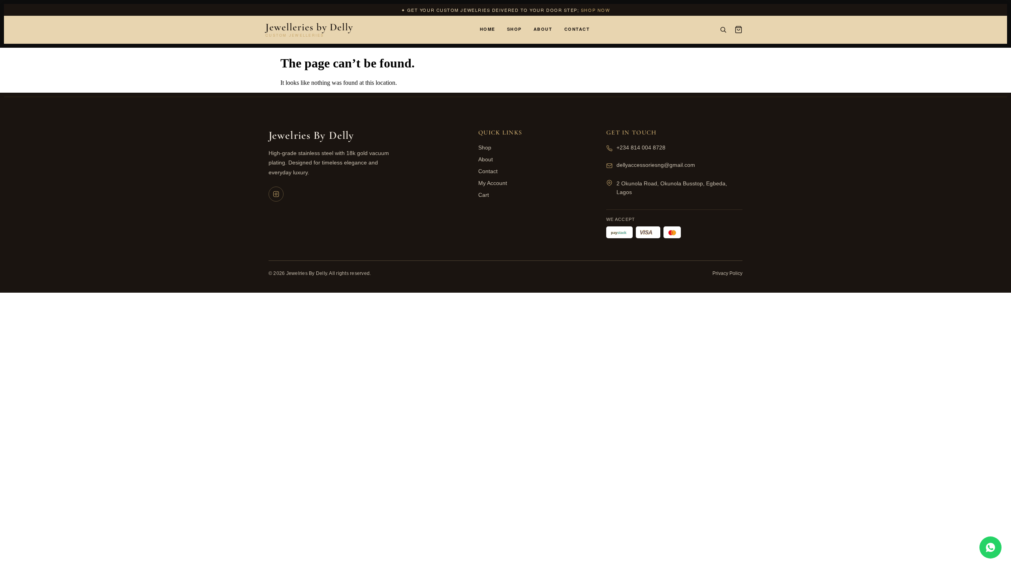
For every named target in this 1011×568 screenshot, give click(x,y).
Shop (514, 29)
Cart (483, 195)
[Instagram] (276, 194)
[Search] (723, 29)
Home (487, 29)
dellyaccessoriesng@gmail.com (655, 165)
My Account (492, 183)
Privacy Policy (727, 273)
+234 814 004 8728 (640, 147)
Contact (577, 29)
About (543, 29)
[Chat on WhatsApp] (990, 547)
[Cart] (738, 29)
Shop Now (595, 10)
